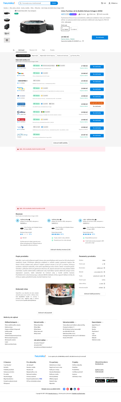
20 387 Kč (84, 135)
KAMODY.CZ (55, 223)
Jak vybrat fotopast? (39, 343)
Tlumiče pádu (8, 333)
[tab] (21, 50)
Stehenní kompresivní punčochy (13, 336)
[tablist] (48, 50)
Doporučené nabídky (24, 56)
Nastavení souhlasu (32, 374)
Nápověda (52, 383)
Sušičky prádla (8, 331)
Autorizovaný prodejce (49, 65)
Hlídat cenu (92, 14)
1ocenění (45, 73)
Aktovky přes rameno (10, 340)
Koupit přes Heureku (97, 103)
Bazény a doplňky (25, 8)
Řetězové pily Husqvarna (11, 338)
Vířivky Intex (37, 8)
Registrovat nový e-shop (55, 367)
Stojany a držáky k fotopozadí (12, 329)
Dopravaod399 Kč (83, 114)
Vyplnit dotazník (99, 372)
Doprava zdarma (84, 68)
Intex (103, 260)
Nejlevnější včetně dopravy (47, 56)
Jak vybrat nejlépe (40, 340)
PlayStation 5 (95, 331)
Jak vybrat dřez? (38, 345)
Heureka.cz (6, 8)
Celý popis (68, 22)
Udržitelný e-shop (76, 376)
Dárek (52, 104)
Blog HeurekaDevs (8, 379)
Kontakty (6, 367)
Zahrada (94, 336)
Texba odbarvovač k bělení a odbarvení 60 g (74, 325)
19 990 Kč (84, 96)
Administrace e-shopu (55, 365)
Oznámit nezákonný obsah (10, 381)
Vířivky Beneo (37, 329)
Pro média (6, 374)
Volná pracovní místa (9, 372)
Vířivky (32, 8)
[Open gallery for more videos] (7, 40)
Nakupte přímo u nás (32, 372)
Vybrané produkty (68, 322)
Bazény (94, 329)
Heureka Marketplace (54, 372)
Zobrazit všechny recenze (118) (61, 250)
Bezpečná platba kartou (33, 379)
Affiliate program (53, 379)
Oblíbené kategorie (11, 322)
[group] (69, 28)
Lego (93, 333)
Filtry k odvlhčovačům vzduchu (12, 325)
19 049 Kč (84, 73)
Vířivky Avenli (37, 333)
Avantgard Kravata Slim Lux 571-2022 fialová (74, 336)
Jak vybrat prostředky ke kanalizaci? (43, 347)
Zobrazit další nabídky (60, 143)
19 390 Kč (84, 81)
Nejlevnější (35, 56)
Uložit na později (103, 14)
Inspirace (74, 374)
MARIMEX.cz (23, 223)
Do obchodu (97, 67)
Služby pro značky (54, 374)
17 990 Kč (84, 66)
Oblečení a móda (96, 340)
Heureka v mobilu (31, 367)
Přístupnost (7, 383)
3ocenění (62, 65)
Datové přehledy (53, 376)
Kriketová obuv (9, 327)
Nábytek (94, 338)
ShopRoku (75, 367)
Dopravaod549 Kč (83, 129)
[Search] (14, 50)
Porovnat (83, 14)
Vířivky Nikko (37, 327)
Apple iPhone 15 (96, 325)
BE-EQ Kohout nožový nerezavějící (72, 329)
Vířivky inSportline (38, 325)
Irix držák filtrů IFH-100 (68, 331)
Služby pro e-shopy (54, 370)
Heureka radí (30, 370)
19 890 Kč (84, 88)
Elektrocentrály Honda (10, 344)
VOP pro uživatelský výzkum (34, 381)
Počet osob (64, 25)
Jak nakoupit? (30, 365)
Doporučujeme (96, 322)
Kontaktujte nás (99, 364)
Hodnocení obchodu (62, 56)
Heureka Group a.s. (53, 393)
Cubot (6, 342)
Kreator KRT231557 (68, 338)
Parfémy (94, 327)
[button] (21, 50)
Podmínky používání (9, 370)
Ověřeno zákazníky (77, 365)
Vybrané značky (39, 322)
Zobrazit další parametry (92, 294)
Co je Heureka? (7, 365)
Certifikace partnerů (77, 372)
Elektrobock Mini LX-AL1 (69, 333)
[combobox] (34, 3)
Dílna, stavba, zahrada (15, 8)
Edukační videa (53, 381)
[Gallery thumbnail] (7, 13)
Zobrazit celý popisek (45, 313)
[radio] (65, 28)
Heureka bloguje (8, 376)
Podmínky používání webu (78, 393)
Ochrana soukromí (31, 376)
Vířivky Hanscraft (38, 331)
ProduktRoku (75, 370)
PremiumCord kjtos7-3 (68, 327)
